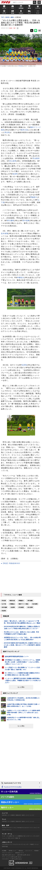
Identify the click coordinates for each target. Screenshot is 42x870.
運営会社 (21, 850)
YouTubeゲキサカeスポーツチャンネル (26, 827)
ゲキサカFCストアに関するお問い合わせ (12, 858)
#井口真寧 (30, 607)
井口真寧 (12, 161)
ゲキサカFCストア (6, 844)
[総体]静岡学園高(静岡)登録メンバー (17, 656)
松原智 (24, 365)
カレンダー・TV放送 (28, 844)
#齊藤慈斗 (21, 600)
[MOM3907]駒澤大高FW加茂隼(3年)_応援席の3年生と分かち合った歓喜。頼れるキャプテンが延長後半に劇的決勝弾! (22, 645)
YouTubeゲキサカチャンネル (9, 827)
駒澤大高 (24, 130)
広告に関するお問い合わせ (8, 854)
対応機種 (4, 850)
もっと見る (21, 687)
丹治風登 (36, 158)
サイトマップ (28, 850)
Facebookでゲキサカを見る (12, 787)
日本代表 (4, 815)
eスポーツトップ (30, 836)
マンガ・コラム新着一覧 (8, 836)
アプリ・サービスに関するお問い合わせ (11, 856)
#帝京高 (4, 600)
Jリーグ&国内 (11, 815)
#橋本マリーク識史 (23, 604)
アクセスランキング (17, 844)
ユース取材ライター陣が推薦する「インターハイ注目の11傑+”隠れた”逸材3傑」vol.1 (22, 668)
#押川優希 (30, 600)
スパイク (32, 815)
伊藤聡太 (20, 277)
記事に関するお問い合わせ (23, 854)
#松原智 (4, 610)
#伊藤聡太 (12, 604)
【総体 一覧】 (12, 28)
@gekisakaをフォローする (12, 783)
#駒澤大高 (12, 600)
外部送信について (19, 852)
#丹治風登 (21, 607)
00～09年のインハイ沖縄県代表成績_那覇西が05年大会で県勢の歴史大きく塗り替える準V (22, 674)
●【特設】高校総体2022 (10, 563)
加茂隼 (15, 174)
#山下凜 (4, 604)
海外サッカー (25, 815)
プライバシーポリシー (7, 852)
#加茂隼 (13, 607)
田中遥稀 (25, 221)
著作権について (12, 850)
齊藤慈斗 (33, 197)
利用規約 (36, 850)
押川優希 (10, 221)
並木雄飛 (4, 233)
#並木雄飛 (34, 604)
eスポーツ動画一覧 (15, 838)
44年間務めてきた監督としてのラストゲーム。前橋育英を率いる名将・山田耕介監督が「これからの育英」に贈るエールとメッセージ (22, 662)
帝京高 (21, 66)
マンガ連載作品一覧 (20, 836)
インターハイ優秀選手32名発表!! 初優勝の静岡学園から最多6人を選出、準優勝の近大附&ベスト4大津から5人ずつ (23, 680)
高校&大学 (18, 815)
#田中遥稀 (4, 607)
